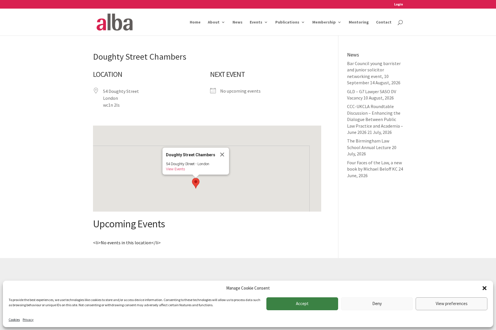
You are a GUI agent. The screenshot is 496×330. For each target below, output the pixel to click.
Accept (302, 303)
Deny (377, 303)
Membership (324, 22)
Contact (384, 22)
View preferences (452, 303)
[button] (484, 288)
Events (256, 22)
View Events (175, 169)
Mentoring (359, 22)
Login (398, 4)
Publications (287, 22)
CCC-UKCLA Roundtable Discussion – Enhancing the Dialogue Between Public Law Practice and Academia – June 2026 (375, 119)
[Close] (222, 154)
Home (195, 22)
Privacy (28, 319)
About (214, 22)
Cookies (14, 319)
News (237, 22)
